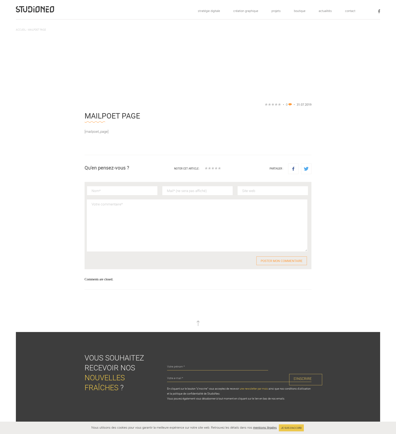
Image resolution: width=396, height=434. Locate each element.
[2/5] (209, 168)
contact (350, 11)
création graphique (245, 11)
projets (276, 11)
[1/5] (206, 168)
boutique (299, 11)
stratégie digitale (209, 11)
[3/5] (213, 168)
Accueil (21, 29)
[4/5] (216, 168)
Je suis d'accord (291, 427)
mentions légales (265, 427)
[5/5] (219, 168)
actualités (325, 11)
